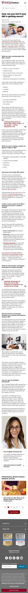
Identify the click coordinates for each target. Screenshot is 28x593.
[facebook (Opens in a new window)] (6, 558)
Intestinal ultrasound (9, 243)
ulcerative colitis (12, 46)
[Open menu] (25, 3)
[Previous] (6, 507)
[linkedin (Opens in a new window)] (14, 558)
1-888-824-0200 (14, 551)
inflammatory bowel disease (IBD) (12, 41)
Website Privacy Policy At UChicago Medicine (13, 583)
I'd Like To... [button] (6, 523)
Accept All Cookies (14, 590)
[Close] (26, 571)
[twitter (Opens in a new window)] (10, 558)
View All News (14, 512)
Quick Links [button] (6, 529)
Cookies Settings (14, 586)
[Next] (22, 507)
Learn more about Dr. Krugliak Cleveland (12, 465)
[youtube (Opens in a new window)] (21, 558)
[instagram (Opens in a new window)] (17, 558)
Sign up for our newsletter (9, 563)
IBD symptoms (12, 189)
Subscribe (21, 566)
